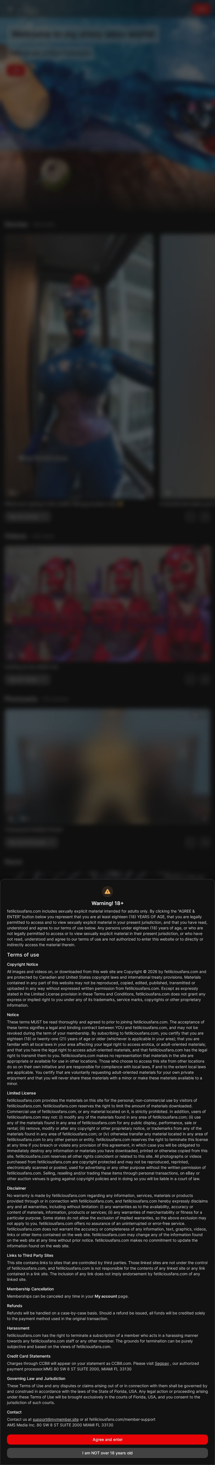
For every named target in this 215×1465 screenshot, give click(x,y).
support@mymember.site (56, 1419)
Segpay (162, 1363)
